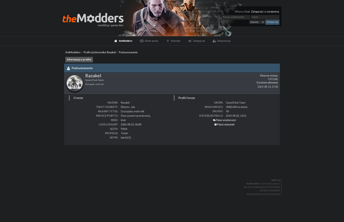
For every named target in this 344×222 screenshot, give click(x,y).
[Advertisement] (119, 157)
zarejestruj (273, 11)
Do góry (173, 172)
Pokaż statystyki (226, 124)
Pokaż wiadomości (225, 120)
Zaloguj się (257, 11)
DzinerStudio (273, 187)
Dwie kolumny (272, 194)
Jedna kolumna (254, 194)
